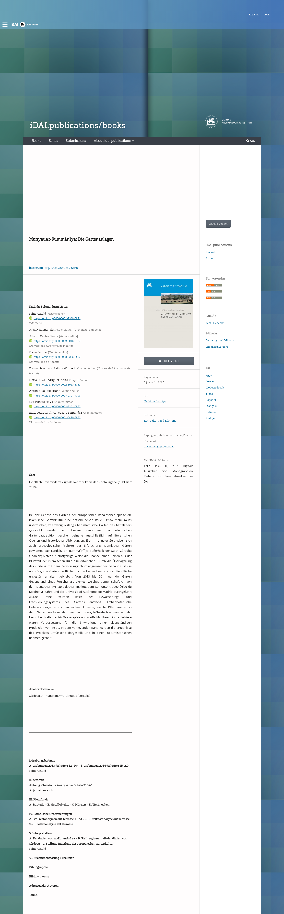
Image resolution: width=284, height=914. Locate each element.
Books (36, 140)
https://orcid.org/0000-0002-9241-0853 (57, 406)
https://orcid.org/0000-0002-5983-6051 (57, 384)
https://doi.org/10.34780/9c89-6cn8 (53, 268)
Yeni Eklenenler (215, 323)
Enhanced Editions (217, 346)
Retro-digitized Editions (160, 421)
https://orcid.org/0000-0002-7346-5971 (57, 318)
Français (211, 406)
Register (254, 14)
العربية (209, 375)
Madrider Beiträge (155, 401)
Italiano (211, 412)
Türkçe (210, 418)
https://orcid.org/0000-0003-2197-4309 (57, 395)
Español (211, 400)
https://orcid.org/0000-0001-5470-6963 (57, 417)
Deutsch (211, 381)
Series (53, 140)
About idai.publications (112, 140)
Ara (252, 141)
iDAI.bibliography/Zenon (159, 446)
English (210, 393)
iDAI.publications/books (78, 125)
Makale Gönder (218, 223)
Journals (211, 252)
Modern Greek (215, 387)
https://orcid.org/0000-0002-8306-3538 (57, 357)
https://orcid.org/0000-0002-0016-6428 (57, 341)
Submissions (76, 140)
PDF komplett (170, 361)
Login (267, 14)
